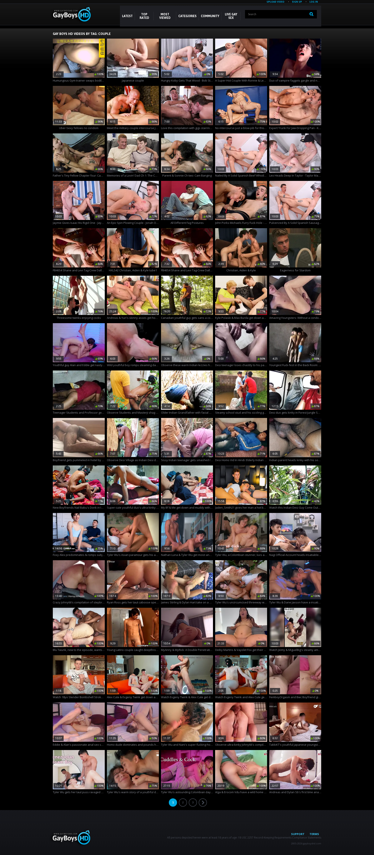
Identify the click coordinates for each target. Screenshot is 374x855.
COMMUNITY (210, 16)
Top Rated (144, 16)
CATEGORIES (187, 16)
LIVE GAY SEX (231, 16)
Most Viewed (165, 16)
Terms (314, 834)
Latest (127, 16)
